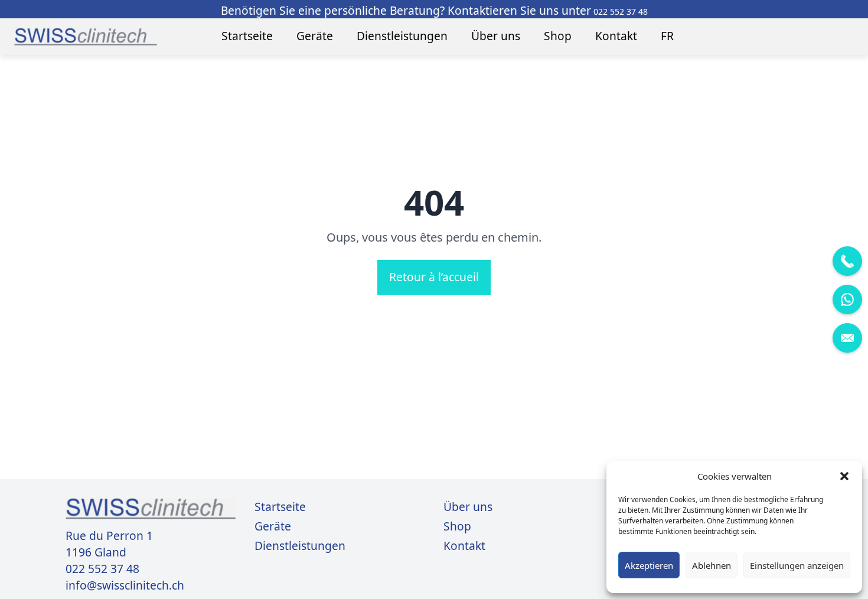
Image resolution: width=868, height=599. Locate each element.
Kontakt (616, 36)
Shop (558, 36)
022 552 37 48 (102, 569)
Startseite (247, 36)
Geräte (314, 36)
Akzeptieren (649, 565)
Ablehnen (711, 565)
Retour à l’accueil (434, 277)
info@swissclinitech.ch (125, 585)
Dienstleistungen (402, 36)
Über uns (495, 36)
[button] (844, 476)
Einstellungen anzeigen (797, 565)
